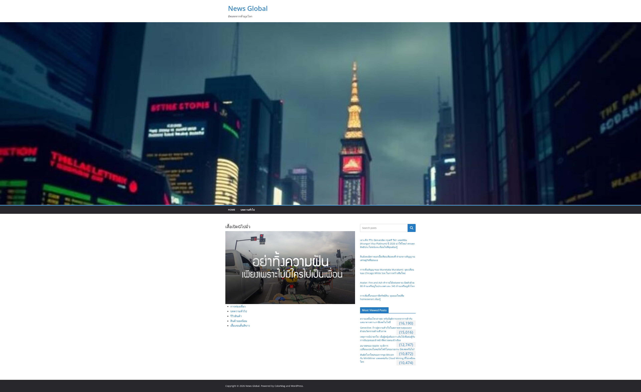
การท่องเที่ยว (238, 306)
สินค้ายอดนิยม (238, 321)
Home (231, 209)
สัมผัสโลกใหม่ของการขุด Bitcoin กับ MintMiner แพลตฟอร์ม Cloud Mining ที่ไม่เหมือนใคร (387, 358)
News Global (248, 8)
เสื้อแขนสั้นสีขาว (240, 325)
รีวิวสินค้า (236, 316)
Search (412, 228)
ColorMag (280, 385)
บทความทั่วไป (248, 209)
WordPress (297, 385)
